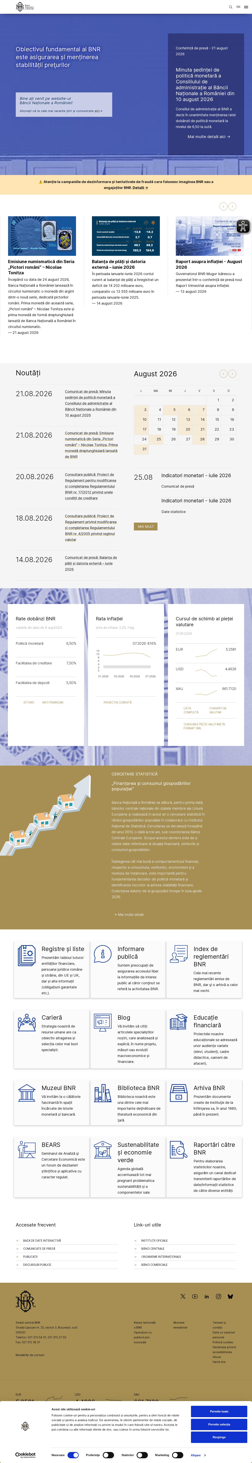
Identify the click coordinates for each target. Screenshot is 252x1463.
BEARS (51, 1144)
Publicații (30, 1256)
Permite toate (219, 1411)
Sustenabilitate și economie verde (138, 1152)
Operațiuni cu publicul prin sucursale (143, 1337)
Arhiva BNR (209, 1087)
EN (238, 6)
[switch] (108, 1455)
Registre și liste (63, 948)
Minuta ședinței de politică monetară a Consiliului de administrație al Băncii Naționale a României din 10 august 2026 (205, 84)
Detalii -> (140, 188)
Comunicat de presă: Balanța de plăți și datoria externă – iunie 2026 (91, 563)
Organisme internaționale (161, 1256)
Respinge (219, 1437)
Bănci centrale (152, 1248)
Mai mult (146, 526)
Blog (124, 1017)
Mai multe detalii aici (206, 136)
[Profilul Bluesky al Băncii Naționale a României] (230, 1302)
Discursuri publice (37, 1264)
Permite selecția (219, 1424)
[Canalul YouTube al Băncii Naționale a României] (195, 1302)
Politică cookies (223, 1342)
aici (97, 111)
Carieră (52, 1017)
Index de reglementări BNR (211, 956)
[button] (246, 8)
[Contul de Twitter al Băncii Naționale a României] (184, 1302)
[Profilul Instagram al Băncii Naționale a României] (218, 1302)
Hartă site (219, 1362)
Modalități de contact (30, 1355)
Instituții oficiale (154, 1240)
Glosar (217, 1357)
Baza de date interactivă (42, 1240)
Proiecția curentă (118, 702)
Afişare (196, 1455)
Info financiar (52, 702)
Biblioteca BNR (138, 1087)
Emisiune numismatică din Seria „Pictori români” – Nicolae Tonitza (41, 267)
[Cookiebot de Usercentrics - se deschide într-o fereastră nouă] (25, 1455)
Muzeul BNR (59, 1087)
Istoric (29, 702)
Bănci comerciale (154, 1264)
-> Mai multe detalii (129, 914)
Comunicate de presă (39, 1248)
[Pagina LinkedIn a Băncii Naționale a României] (207, 1302)
